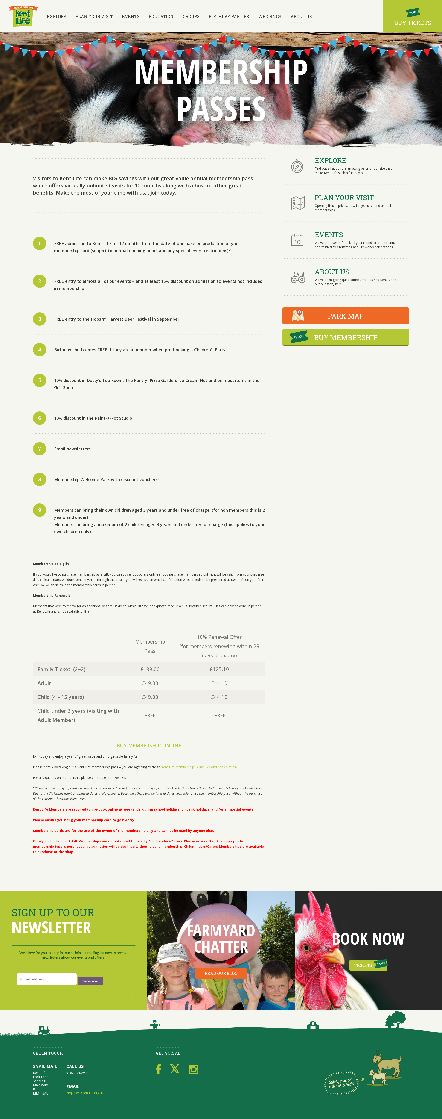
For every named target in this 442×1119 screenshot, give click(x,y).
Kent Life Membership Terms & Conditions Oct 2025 (200, 767)
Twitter (175, 1069)
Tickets (363, 965)
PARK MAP (346, 315)
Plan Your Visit (94, 16)
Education (161, 16)
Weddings (269, 16)
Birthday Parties (229, 16)
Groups (191, 16)
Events (131, 16)
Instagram (193, 1069)
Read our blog (221, 973)
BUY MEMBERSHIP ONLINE (149, 745)
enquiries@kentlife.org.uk (84, 1093)
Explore (56, 16)
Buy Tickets (412, 23)
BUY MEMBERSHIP (346, 337)
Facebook (158, 1069)
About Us (301, 16)
